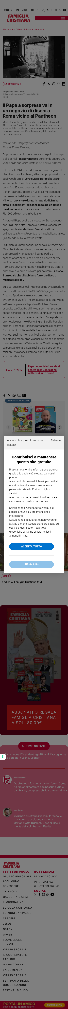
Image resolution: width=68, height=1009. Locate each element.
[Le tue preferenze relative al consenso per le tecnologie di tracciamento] (3, 757)
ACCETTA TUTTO (31, 546)
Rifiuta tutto (31, 564)
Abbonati (56, 440)
